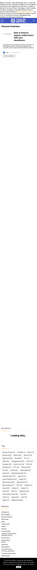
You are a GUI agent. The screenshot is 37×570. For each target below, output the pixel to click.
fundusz (14, 470)
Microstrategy (9, 485)
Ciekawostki (5, 524)
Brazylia (18, 458)
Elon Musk (7, 467)
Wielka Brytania (17, 500)
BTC (27, 458)
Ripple (24, 488)
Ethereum (25, 467)
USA (24, 497)
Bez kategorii (5, 514)
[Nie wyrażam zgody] (35, 564)
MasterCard (22, 482)
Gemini (6, 473)
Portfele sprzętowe (7, 551)
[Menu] (2, 20)
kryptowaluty (9, 482)
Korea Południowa (10, 479)
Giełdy (3, 526)
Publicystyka (5, 556)
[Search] (34, 20)
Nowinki (28, 485)
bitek (7, 52)
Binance (18, 455)
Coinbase (7, 464)
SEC (14, 491)
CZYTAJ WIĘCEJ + (9, 56)
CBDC (6, 461)
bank (31, 452)
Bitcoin (3, 542)
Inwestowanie (6, 531)
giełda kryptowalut (18, 473)
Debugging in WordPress (25, 12)
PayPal (15, 488)
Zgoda (18, 567)
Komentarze (5, 538)
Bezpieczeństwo (6, 517)
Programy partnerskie (8, 553)
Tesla (6, 497)
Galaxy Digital (25, 470)
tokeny (15, 497)
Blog (2, 522)
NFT (19, 485)
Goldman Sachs (9, 476)
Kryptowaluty (5, 540)
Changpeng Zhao (17, 461)
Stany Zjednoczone (10, 494)
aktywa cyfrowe (9, 452)
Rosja (6, 491)
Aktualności (5, 512)
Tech (23, 494)
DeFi (29, 464)
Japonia (22, 476)
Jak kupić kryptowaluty (8, 534)
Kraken (22, 479)
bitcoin (28, 455)
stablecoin (24, 491)
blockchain (7, 458)
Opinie (6, 488)
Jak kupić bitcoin (6, 535)
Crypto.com (19, 464)
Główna (3, 529)
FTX (5, 470)
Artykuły (21, 452)
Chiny (30, 461)
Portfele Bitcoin (6, 549)
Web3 (6, 500)
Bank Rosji (7, 455)
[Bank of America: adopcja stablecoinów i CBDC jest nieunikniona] (7, 32)
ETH (16, 467)
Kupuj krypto (5, 547)
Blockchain (4, 519)
